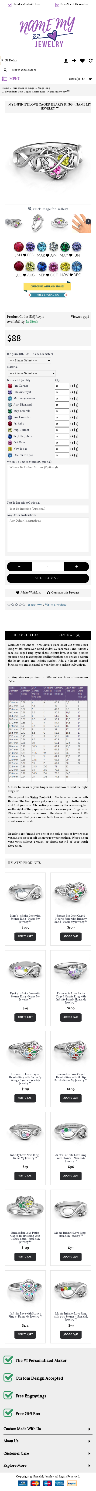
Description (26, 635)
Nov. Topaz (20, 449)
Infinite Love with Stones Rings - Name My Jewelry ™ (25, 1315)
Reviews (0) (69, 635)
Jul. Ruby (19, 424)
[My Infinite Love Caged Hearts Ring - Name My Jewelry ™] (48, 161)
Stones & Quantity (18, 380)
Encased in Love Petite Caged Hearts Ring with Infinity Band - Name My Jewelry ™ (71, 998)
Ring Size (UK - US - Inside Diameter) (30, 354)
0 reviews (35, 605)
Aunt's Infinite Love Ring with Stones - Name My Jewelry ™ (70, 1158)
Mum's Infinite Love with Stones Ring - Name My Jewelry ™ (25, 919)
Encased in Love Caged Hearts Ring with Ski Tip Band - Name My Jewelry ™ (70, 1077)
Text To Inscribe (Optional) (24, 503)
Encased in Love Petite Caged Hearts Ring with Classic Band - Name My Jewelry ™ (25, 1237)
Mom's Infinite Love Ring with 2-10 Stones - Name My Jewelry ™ (71, 1317)
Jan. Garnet (21, 386)
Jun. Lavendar (22, 417)
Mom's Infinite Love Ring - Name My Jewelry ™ (70, 1234)
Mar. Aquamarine (24, 398)
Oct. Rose (19, 443)
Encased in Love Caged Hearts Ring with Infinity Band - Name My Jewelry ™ (70, 919)
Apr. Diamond (23, 405)
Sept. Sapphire (23, 436)
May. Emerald (22, 411)
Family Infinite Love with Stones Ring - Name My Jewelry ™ (25, 997)
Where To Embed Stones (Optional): (29, 462)
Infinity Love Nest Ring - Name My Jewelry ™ (25, 1156)
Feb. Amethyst (22, 392)
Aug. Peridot (21, 430)
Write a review (55, 605)
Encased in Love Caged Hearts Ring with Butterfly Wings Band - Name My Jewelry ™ (25, 1079)
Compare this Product (65, 593)
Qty (57, 380)
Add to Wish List (31, 593)
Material (12, 367)
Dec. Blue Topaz (23, 455)
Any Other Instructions (22, 515)
